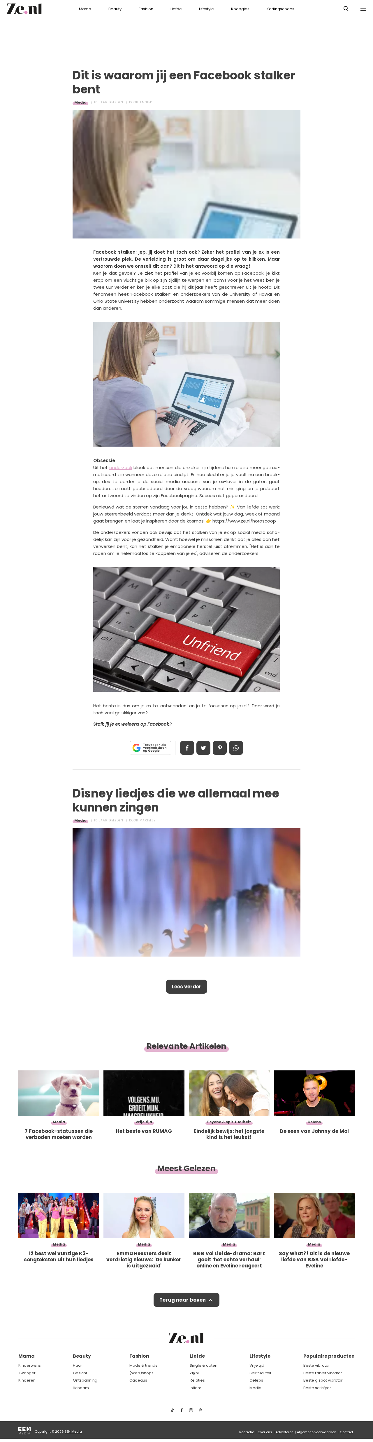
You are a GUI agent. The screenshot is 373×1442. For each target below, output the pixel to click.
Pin (220, 748)
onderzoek (120, 467)
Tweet (203, 748)
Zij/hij (195, 1373)
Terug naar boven (182, 1299)
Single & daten (203, 1365)
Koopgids (240, 9)
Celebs (256, 1380)
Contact (346, 1432)
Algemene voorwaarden (316, 1432)
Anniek (146, 102)
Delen (187, 748)
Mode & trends (143, 1365)
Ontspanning (85, 1380)
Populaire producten (329, 1356)
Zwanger (27, 1373)
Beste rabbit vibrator (322, 1373)
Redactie (246, 1432)
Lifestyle (206, 9)
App (236, 748)
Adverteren (284, 1432)
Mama (85, 9)
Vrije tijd (256, 1365)
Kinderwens (29, 1365)
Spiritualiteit (260, 1373)
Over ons (265, 1432)
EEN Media (73, 1431)
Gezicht (80, 1373)
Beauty (115, 9)
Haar (77, 1365)
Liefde (176, 9)
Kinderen (27, 1380)
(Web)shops (141, 1373)
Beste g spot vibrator (323, 1380)
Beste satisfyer (317, 1388)
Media (80, 102)
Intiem (195, 1388)
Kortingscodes (280, 9)
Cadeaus (138, 1380)
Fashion (146, 9)
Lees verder (186, 986)
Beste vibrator (316, 1365)
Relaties (197, 1380)
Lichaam (81, 1388)
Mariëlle (147, 820)
